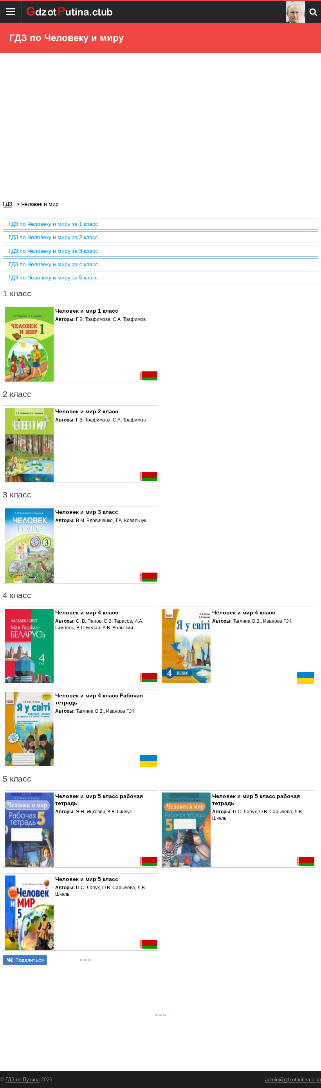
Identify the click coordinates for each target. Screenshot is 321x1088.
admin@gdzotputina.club (293, 1080)
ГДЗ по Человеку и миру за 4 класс (53, 264)
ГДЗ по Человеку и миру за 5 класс (53, 277)
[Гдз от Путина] (70, 12)
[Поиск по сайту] (313, 12)
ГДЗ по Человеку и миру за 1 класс (53, 224)
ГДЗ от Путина (22, 1080)
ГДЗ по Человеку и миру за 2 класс (53, 237)
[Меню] (11, 12)
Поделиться (29, 960)
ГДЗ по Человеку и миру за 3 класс (53, 251)
